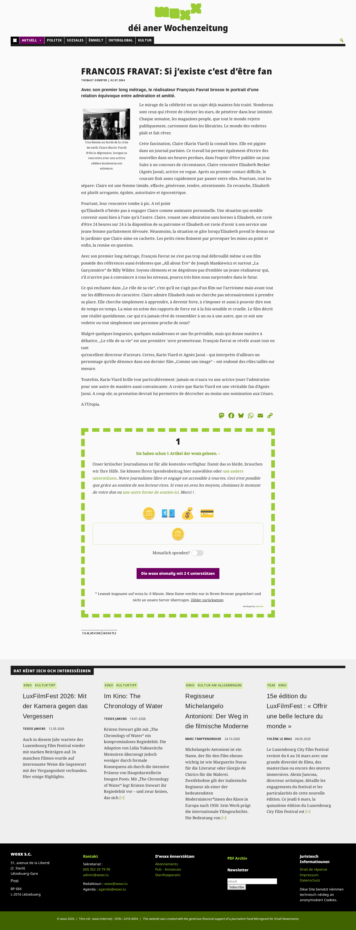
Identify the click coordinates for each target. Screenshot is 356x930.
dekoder (259, 606)
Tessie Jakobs (34, 729)
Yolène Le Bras (279, 739)
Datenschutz (310, 880)
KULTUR (145, 40)
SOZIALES (75, 40)
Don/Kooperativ (167, 875)
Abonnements (166, 864)
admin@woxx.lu (96, 875)
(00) (96, 869)
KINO (28, 685)
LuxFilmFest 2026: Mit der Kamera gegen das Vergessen (55, 706)
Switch (193, 553)
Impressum (309, 875)
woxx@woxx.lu (116, 883)
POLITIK (54, 40)
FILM (271, 685)
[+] (121, 797)
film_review (91, 633)
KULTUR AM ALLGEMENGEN (220, 685)
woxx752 (109, 633)
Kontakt (90, 856)
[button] (341, 40)
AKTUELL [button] (29, 40)
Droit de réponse (313, 869)
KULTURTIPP (45, 685)
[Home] (15, 40)
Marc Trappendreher (203, 739)
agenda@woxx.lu (112, 889)
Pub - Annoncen (168, 869)
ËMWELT (96, 40)
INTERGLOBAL (120, 40)
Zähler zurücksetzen (207, 600)
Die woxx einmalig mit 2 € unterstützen (178, 573)
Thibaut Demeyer (94, 80)
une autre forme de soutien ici (150, 492)
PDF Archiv (237, 858)
